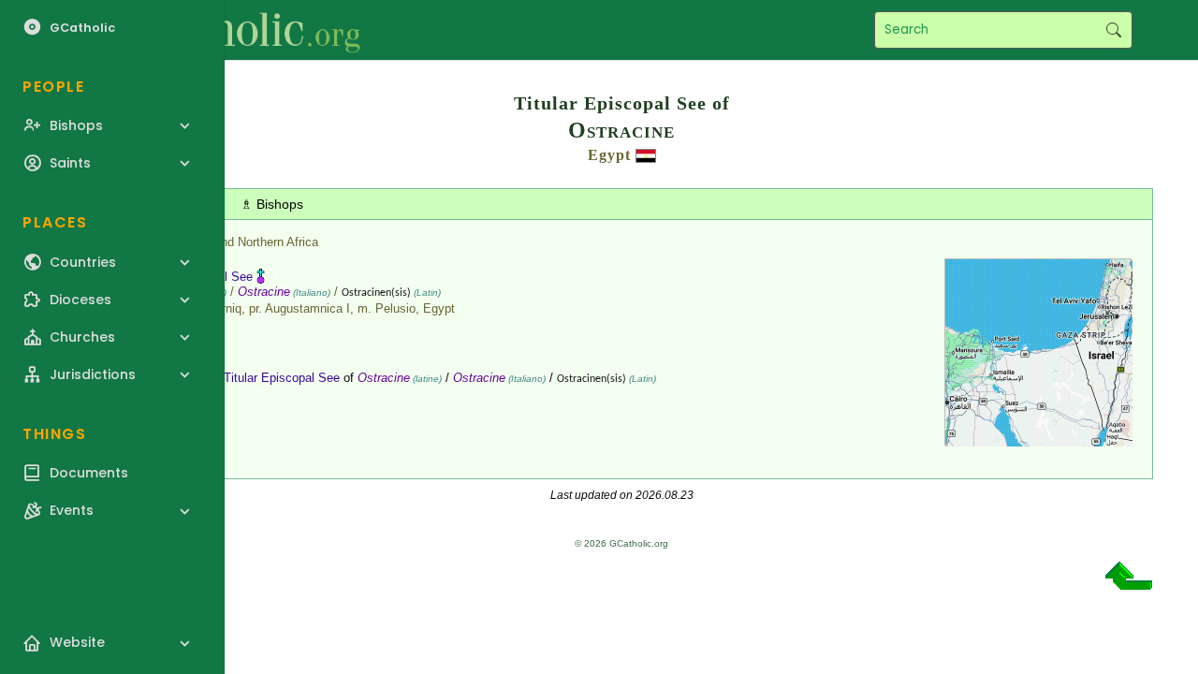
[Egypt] (646, 155)
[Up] (1128, 583)
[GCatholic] (231, 30)
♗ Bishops (272, 204)
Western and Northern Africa (242, 242)
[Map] (1038, 439)
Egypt (609, 155)
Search (1113, 30)
